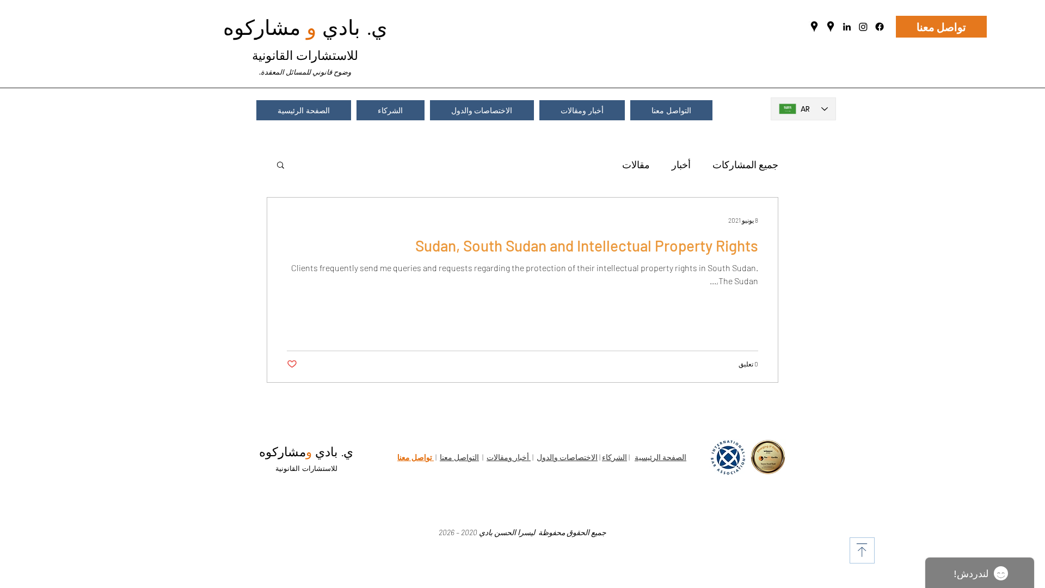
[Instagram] (863, 26)
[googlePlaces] (814, 26)
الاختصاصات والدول (567, 457)
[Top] (862, 550)
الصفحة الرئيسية (660, 457)
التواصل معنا (459, 457)
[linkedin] (846, 26)
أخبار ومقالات (509, 457)
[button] (280, 165)
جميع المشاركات (745, 164)
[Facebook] (879, 26)
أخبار (681, 164)
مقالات (636, 164)
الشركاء (614, 457)
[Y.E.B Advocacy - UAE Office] (830, 26)
